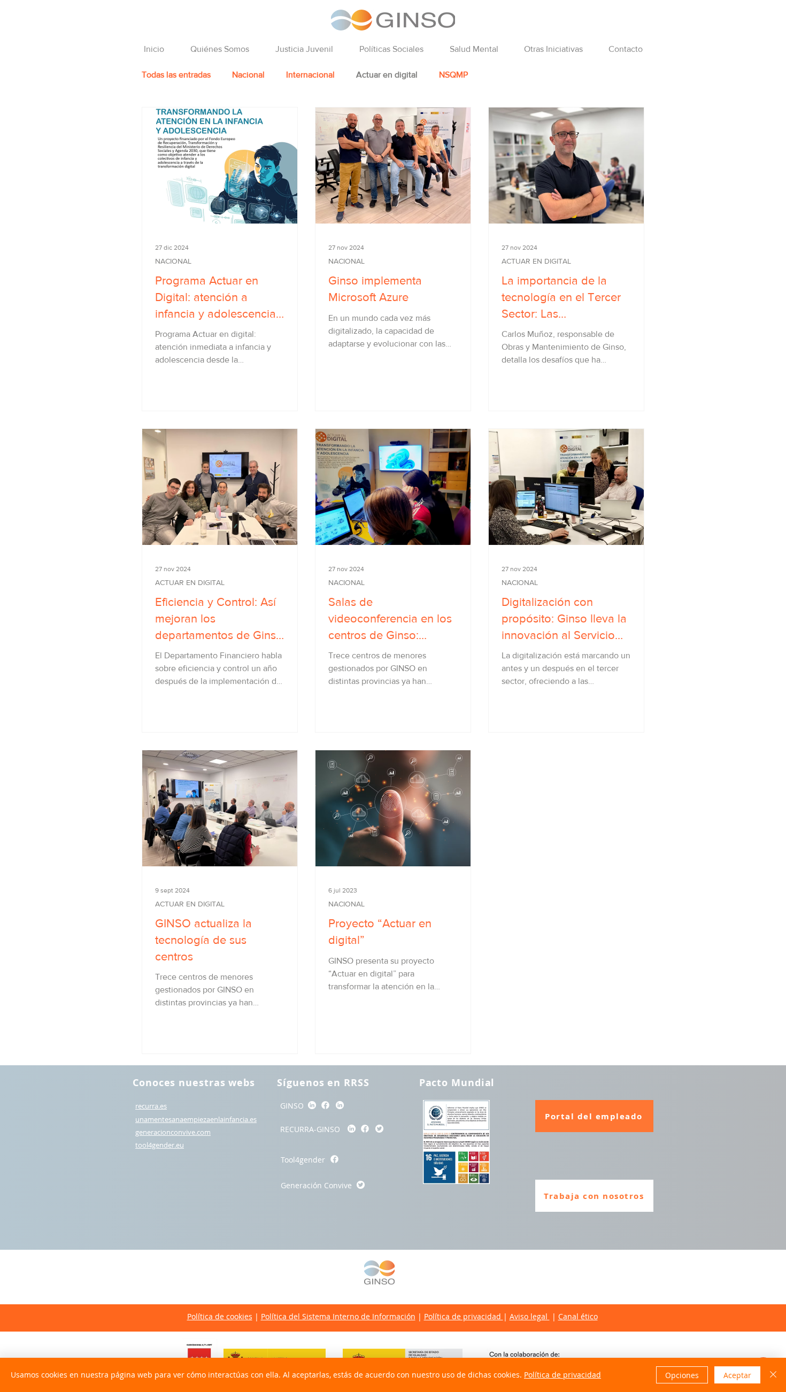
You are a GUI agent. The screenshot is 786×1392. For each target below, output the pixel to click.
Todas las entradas (176, 74)
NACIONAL (173, 261)
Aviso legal (530, 1316)
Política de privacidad (463, 1316)
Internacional (310, 74)
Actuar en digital (387, 74)
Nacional (248, 74)
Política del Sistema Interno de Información (338, 1316)
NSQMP (453, 74)
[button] (219, 49)
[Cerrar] (773, 1374)
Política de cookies (219, 1316)
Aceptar (737, 1375)
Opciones (682, 1375)
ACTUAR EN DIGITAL (536, 261)
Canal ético (578, 1316)
